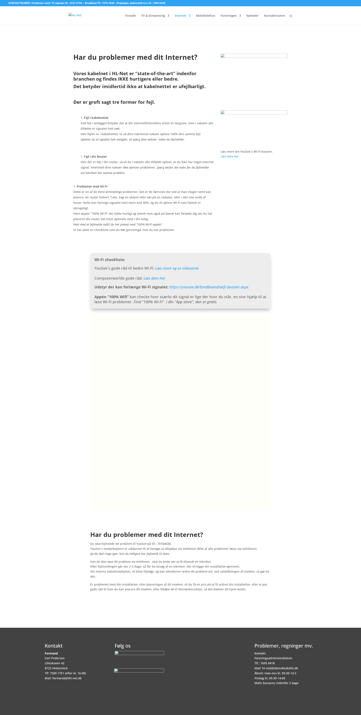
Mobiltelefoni (205, 16)
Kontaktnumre (274, 16)
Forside (130, 16)
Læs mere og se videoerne (177, 268)
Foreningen (229, 16)
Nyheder (252, 16)
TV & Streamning (153, 16)
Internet (180, 16)
